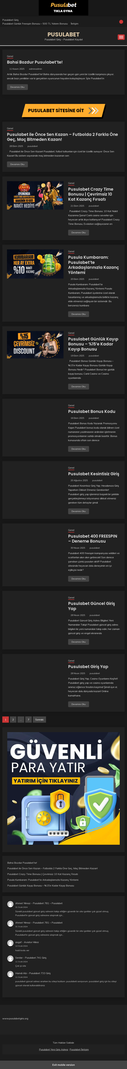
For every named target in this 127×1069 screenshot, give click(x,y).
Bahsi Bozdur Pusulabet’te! (35, 62)
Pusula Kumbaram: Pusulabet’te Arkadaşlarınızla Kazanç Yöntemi (93, 265)
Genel (10, 56)
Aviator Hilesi (31, 942)
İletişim (74, 23)
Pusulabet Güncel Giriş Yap (91, 606)
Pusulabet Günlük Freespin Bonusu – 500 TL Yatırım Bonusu (35, 23)
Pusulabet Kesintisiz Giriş (93, 474)
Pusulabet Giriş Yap (88, 666)
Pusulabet (64, 34)
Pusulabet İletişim (79, 1049)
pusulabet (33, 146)
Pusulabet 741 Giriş (35, 957)
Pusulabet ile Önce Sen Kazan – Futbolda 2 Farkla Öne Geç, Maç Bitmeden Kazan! (62, 137)
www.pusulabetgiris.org (15, 1018)
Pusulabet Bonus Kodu (91, 411)
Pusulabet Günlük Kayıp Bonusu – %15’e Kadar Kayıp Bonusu (93, 344)
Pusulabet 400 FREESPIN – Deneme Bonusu (92, 538)
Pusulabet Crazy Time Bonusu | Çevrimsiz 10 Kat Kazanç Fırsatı (90, 194)
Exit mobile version (63, 1064)
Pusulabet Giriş (10, 19)
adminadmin (35, 68)
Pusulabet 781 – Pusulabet (48, 903)
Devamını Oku (17, 87)
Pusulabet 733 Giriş (40, 973)
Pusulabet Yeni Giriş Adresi (53, 1049)
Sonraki (39, 719)
